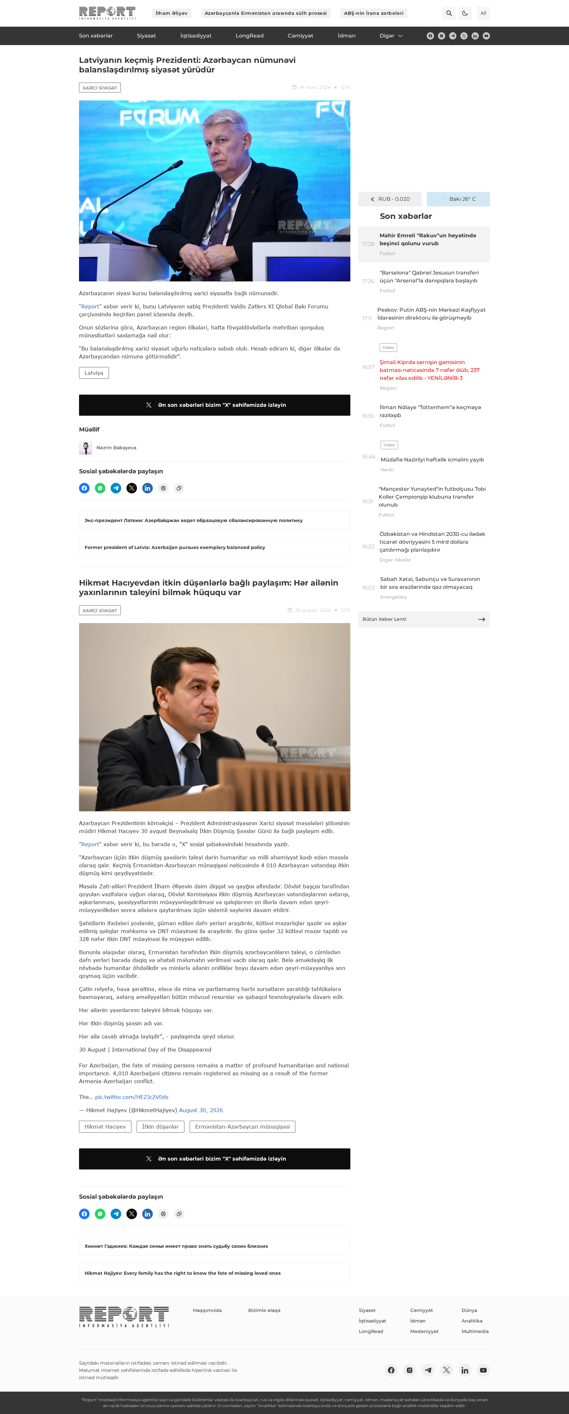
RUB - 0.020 (394, 199)
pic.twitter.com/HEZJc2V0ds (131, 1097)
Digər (387, 36)
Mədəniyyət (424, 1331)
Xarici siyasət (100, 88)
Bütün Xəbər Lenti (384, 619)
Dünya (469, 1310)
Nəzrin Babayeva (116, 448)
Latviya (94, 373)
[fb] (430, 35)
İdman (418, 1321)
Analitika (472, 1321)
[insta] (441, 35)
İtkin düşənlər (160, 1126)
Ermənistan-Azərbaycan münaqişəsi (242, 1126)
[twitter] (464, 35)
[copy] (179, 488)
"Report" (90, 844)
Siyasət (367, 1310)
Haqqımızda (207, 1310)
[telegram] (452, 35)
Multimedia (475, 1331)
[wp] (100, 488)
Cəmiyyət (421, 1310)
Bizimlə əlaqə (264, 1310)
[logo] (107, 13)
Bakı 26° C (462, 199)
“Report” (90, 306)
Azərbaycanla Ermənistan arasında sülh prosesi (266, 13)
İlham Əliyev (172, 13)
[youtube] (486, 35)
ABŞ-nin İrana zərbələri (374, 13)
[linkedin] (475, 35)
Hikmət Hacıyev (105, 1126)
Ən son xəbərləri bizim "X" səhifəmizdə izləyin (222, 405)
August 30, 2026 (201, 1110)
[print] (163, 488)
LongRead (371, 1331)
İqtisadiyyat (372, 1321)
